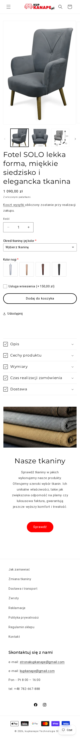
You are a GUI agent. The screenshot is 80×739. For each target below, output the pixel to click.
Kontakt (14, 636)
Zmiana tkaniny (20, 579)
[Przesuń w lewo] (4, 139)
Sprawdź (40, 527)
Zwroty (14, 598)
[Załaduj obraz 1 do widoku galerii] (19, 138)
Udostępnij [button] (15, 313)
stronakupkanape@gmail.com (42, 662)
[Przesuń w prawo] (75, 139)
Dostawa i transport (23, 588)
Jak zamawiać (19, 569)
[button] (8, 6)
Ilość (6, 218)
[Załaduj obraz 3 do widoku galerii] (60, 138)
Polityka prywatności (24, 617)
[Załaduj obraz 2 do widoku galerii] (40, 138)
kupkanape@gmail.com (37, 671)
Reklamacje (17, 608)
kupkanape (32, 731)
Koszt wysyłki (14, 205)
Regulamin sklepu (22, 627)
